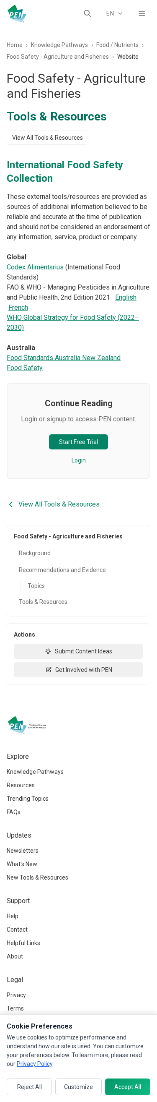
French (18, 307)
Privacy (16, 995)
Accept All (127, 1087)
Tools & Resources (43, 601)
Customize (78, 1087)
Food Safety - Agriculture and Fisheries (58, 56)
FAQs (14, 812)
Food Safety (25, 368)
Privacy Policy (34, 1063)
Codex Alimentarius (35, 267)
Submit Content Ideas (83, 651)
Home (15, 45)
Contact (17, 929)
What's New (22, 864)
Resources (21, 785)
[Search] (87, 13)
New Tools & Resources (37, 877)
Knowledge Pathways (59, 45)
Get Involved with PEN (83, 669)
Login (79, 460)
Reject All (29, 1087)
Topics (36, 585)
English (125, 297)
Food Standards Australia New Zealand (64, 358)
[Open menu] (142, 13)
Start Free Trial (78, 442)
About (15, 956)
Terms (15, 1008)
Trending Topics (28, 798)
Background (35, 553)
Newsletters (23, 850)
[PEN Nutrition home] (17, 13)
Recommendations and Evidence (62, 570)
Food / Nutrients (117, 45)
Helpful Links (23, 943)
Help (12, 916)
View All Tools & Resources (47, 137)
